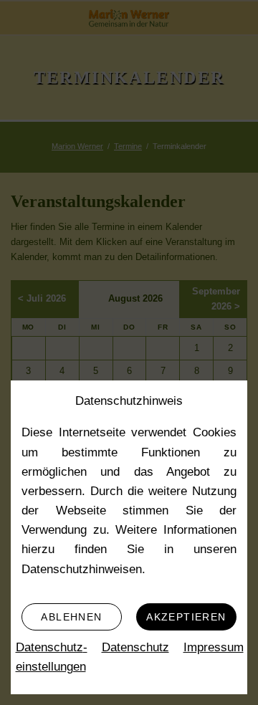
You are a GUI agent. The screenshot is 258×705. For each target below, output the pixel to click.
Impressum (213, 647)
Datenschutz (135, 647)
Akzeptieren (186, 617)
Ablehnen (71, 617)
